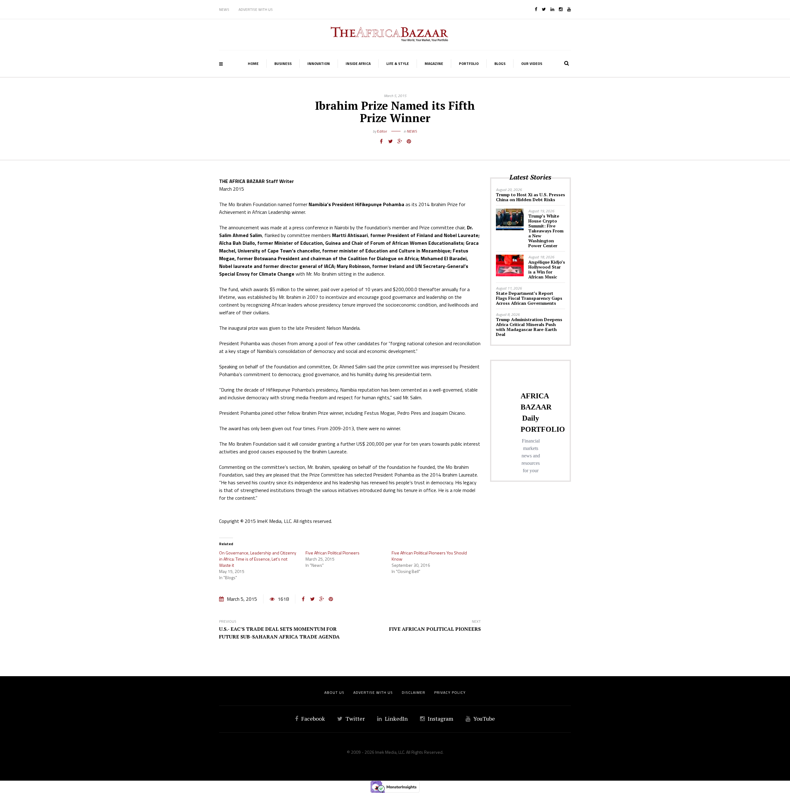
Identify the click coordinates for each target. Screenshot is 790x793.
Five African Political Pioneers (333, 552)
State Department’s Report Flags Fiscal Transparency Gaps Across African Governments (529, 298)
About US (334, 692)
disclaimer (413, 692)
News (224, 9)
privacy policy (450, 692)
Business (283, 63)
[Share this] (381, 141)
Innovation (318, 63)
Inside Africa (358, 63)
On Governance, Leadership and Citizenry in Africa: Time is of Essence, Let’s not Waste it (257, 558)
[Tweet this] (390, 141)
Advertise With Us (256, 9)
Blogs (499, 63)
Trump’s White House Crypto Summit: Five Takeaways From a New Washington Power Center (545, 230)
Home (253, 63)
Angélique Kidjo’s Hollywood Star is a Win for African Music (546, 269)
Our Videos (531, 63)
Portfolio (469, 63)
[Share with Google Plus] (399, 141)
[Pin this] (409, 141)
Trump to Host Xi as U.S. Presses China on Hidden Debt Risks (530, 197)
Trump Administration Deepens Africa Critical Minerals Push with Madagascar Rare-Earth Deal (529, 326)
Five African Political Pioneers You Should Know (429, 555)
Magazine (434, 63)
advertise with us (373, 692)
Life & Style (397, 63)
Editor (382, 131)
